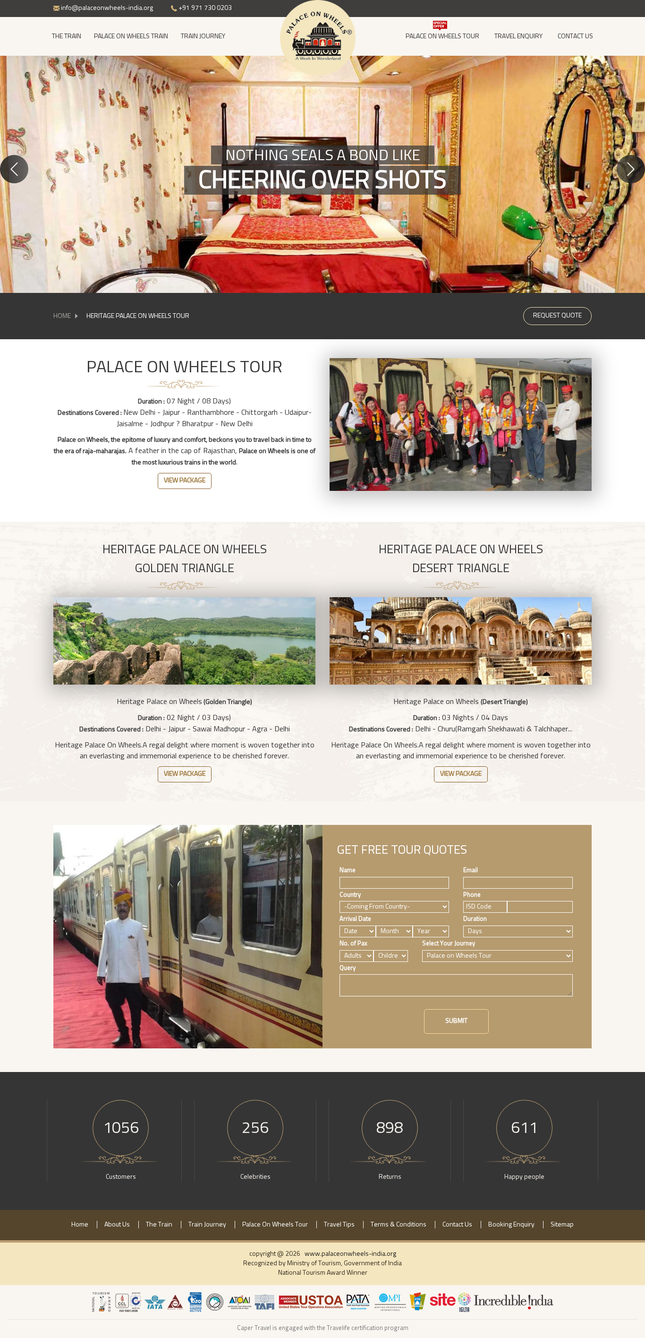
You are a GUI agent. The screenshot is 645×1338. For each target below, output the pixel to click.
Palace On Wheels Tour (442, 36)
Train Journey (203, 36)
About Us (117, 1224)
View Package (184, 480)
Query (347, 968)
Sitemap (562, 1224)
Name (347, 870)
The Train (66, 36)
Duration (475, 919)
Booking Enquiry (511, 1224)
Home (62, 316)
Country (350, 895)
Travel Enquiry (518, 36)
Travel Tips (339, 1224)
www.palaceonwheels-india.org (350, 1254)
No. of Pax (353, 944)
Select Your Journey (448, 944)
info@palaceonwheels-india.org (106, 8)
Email (470, 870)
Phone (472, 895)
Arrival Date (355, 919)
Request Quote (557, 315)
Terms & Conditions (398, 1224)
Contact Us (575, 36)
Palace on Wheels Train (131, 36)
